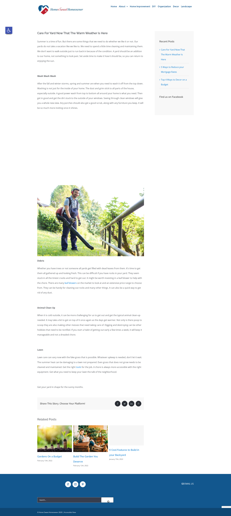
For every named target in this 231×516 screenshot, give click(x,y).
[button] (8, 30)
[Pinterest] (83, 484)
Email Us (189, 483)
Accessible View (70, 512)
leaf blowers (71, 283)
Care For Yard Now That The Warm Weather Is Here (173, 54)
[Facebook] (68, 484)
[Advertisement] (90, 148)
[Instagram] (75, 484)
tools (78, 367)
